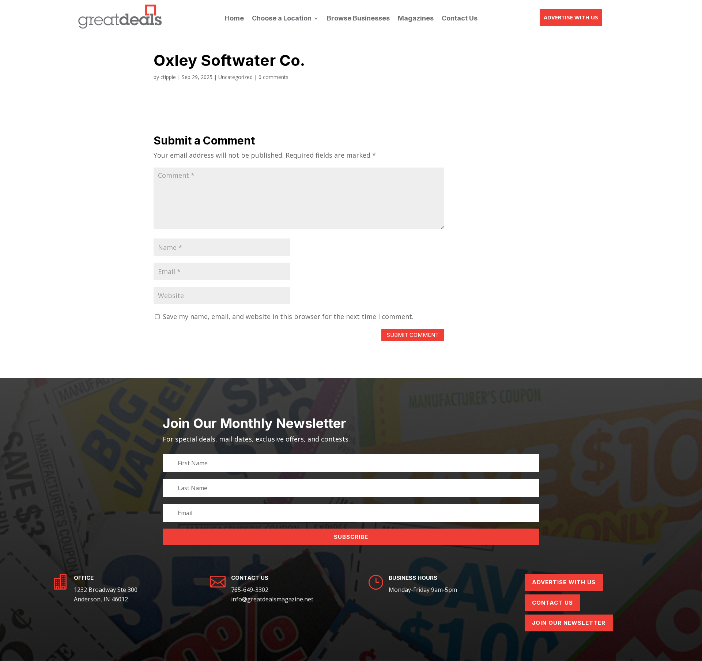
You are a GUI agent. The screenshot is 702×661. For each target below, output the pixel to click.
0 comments (273, 77)
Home (234, 19)
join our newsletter (568, 622)
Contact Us (460, 19)
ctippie (168, 77)
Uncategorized (235, 77)
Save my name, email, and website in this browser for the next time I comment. (288, 316)
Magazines (416, 19)
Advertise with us (571, 17)
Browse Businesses (358, 19)
